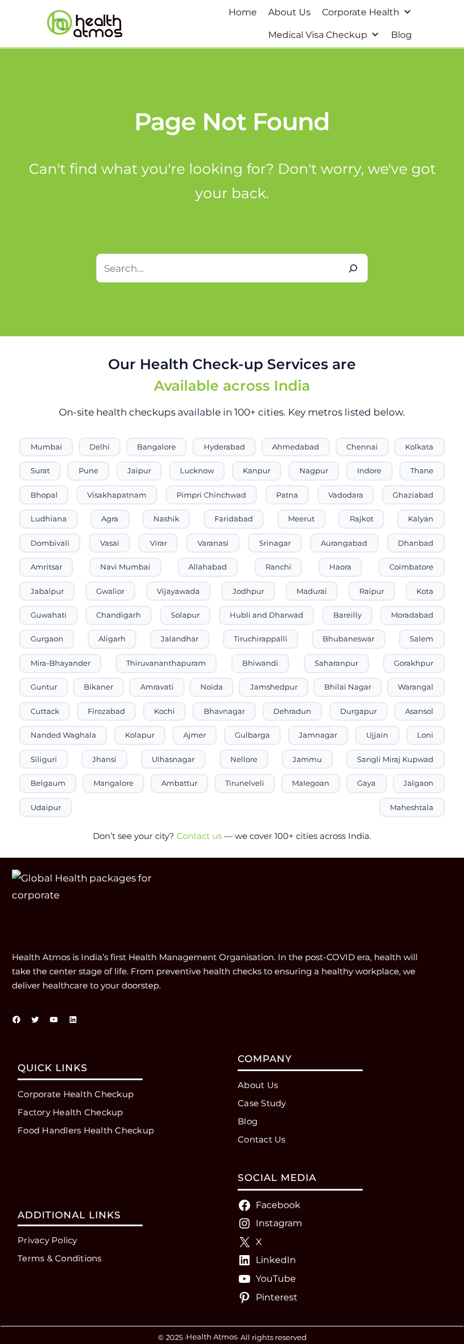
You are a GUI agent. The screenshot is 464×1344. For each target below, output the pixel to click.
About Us (289, 12)
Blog (401, 34)
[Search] (353, 268)
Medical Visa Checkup (317, 34)
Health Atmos (211, 1337)
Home (243, 12)
